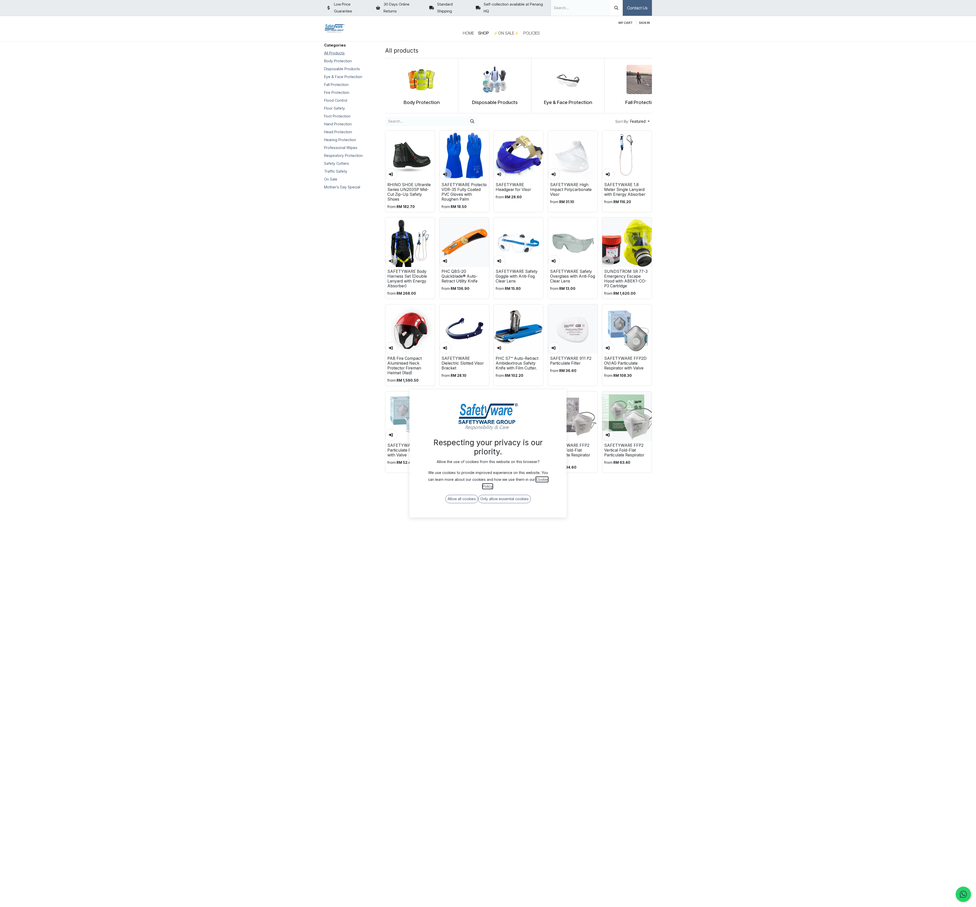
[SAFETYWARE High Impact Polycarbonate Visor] (573, 155)
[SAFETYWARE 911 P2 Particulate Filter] (573, 329)
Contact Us (637, 7)
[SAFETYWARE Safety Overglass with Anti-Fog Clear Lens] (573, 242)
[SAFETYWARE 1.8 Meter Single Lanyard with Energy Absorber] (627, 155)
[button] (632, 121)
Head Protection (338, 131)
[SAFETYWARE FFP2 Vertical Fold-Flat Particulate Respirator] (627, 416)
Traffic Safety (335, 171)
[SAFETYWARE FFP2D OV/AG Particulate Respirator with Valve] (627, 329)
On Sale (330, 179)
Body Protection (338, 60)
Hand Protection (338, 124)
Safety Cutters (336, 163)
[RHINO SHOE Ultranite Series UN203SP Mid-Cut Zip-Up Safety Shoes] (410, 155)
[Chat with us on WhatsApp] (963, 894)
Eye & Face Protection (343, 76)
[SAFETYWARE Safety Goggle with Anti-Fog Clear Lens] (518, 242)
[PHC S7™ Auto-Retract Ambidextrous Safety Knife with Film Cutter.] (518, 329)
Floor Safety (334, 108)
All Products (334, 53)
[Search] (616, 8)
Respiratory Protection (343, 155)
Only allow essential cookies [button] (504, 498)
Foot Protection (337, 116)
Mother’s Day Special (342, 187)
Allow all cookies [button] (462, 498)
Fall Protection (336, 84)
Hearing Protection (340, 139)
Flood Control (335, 100)
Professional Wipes (340, 147)
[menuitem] (468, 33)
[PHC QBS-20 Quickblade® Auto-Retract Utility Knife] (464, 242)
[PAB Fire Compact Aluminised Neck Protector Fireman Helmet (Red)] (410, 329)
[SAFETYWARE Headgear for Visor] (518, 155)
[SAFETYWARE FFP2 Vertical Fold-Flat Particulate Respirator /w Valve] (573, 416)
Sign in (644, 23)
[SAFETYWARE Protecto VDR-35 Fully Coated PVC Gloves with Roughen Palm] (464, 155)
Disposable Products (342, 68)
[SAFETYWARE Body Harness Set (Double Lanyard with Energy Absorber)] (410, 242)
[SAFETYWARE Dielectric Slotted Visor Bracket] (464, 329)
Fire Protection (336, 92)
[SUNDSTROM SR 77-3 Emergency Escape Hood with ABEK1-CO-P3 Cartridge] (627, 242)
